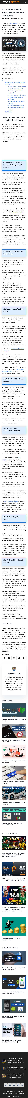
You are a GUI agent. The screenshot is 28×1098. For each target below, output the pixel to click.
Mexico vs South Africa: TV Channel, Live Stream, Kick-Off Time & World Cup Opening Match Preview (14, 855)
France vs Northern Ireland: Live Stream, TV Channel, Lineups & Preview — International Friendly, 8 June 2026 (13, 909)
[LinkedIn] (19, 658)
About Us (6, 1091)
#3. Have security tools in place (17, 95)
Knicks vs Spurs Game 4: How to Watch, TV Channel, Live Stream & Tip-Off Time (16, 1069)
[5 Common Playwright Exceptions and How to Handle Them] (14, 710)
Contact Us (12, 1091)
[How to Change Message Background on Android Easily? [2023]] (14, 958)
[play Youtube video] (14, 151)
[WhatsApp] (23, 658)
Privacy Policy (20, 1091)
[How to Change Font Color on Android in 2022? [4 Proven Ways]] (14, 1006)
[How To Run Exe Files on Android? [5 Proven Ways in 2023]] (14, 982)
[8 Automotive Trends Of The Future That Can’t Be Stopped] (14, 793)
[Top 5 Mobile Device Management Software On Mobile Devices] (14, 752)
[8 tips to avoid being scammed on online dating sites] (14, 773)
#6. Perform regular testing (16, 105)
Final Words (8, 112)
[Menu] (24, 2)
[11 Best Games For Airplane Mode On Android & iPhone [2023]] (14, 731)
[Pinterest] (14, 658)
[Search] (25, 2)
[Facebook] (4, 658)
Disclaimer (11, 1093)
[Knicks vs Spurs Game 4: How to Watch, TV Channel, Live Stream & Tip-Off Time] (14, 869)
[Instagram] (14, 1085)
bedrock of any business (17, 213)
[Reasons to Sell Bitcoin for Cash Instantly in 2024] (14, 926)
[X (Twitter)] (9, 658)
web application (14, 23)
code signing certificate (11, 501)
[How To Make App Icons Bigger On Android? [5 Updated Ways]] (14, 1030)
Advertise (5, 1093)
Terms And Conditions (20, 1093)
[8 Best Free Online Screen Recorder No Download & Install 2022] (14, 814)
